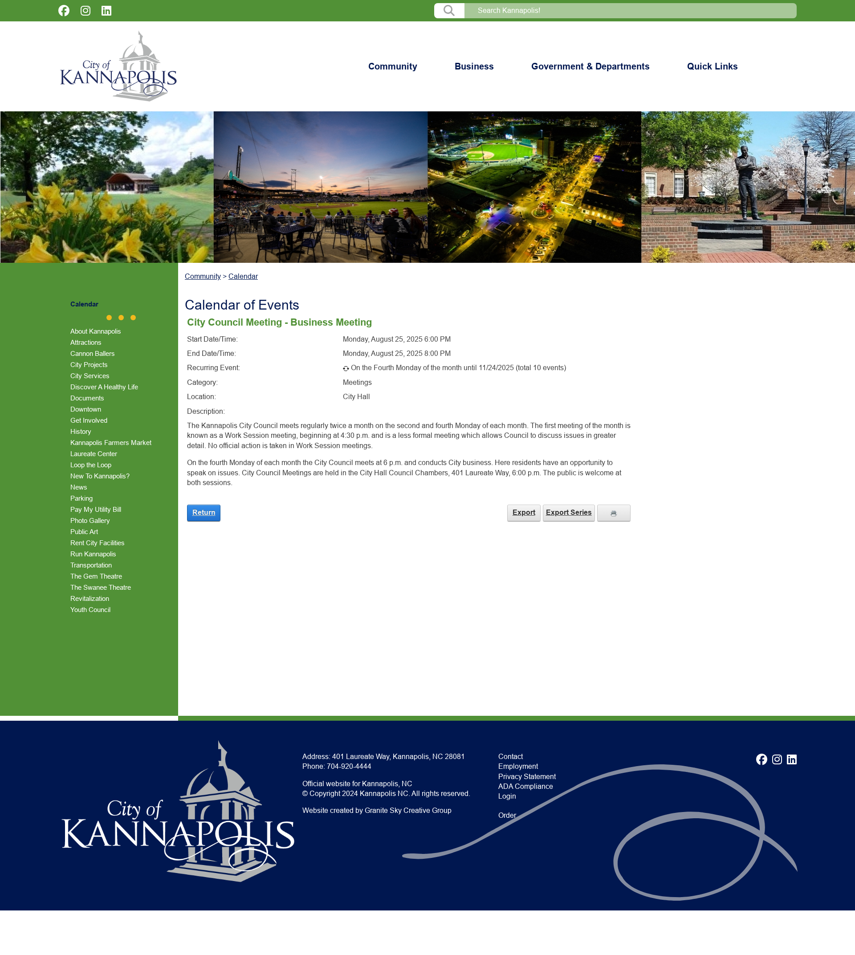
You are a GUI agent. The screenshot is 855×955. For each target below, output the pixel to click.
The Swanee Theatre (100, 587)
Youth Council (90, 609)
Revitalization (89, 598)
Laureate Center (93, 453)
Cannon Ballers (92, 353)
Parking (81, 498)
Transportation (91, 565)
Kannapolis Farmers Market (110, 442)
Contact (510, 756)
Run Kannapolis (93, 554)
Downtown (85, 409)
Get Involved (88, 420)
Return (204, 512)
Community (392, 66)
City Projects (89, 364)
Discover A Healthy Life (104, 387)
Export (524, 512)
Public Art (84, 531)
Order (507, 815)
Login (507, 796)
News (78, 487)
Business (474, 66)
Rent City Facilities (97, 543)
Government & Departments (590, 66)
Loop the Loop (90, 465)
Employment (518, 766)
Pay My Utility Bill (95, 509)
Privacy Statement (527, 776)
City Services (90, 376)
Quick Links (712, 66)
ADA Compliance (525, 786)
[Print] (614, 513)
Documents (87, 398)
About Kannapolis (95, 331)
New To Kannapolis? (100, 476)
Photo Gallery (90, 520)
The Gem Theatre (96, 576)
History (80, 431)
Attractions (86, 342)
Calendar (84, 304)
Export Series (569, 512)
